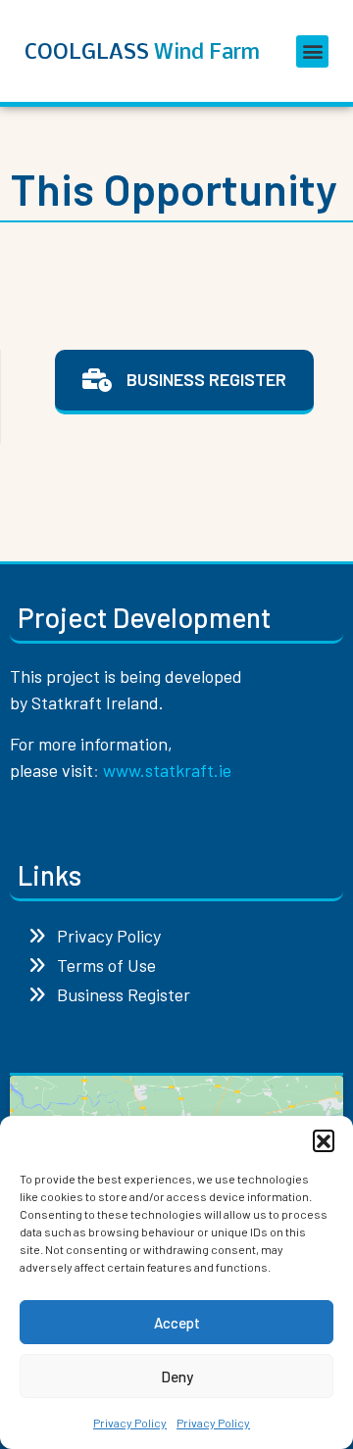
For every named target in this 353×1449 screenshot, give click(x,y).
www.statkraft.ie (167, 770)
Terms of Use (100, 965)
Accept (177, 1322)
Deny (177, 1376)
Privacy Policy (130, 1422)
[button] (323, 1140)
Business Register (117, 994)
